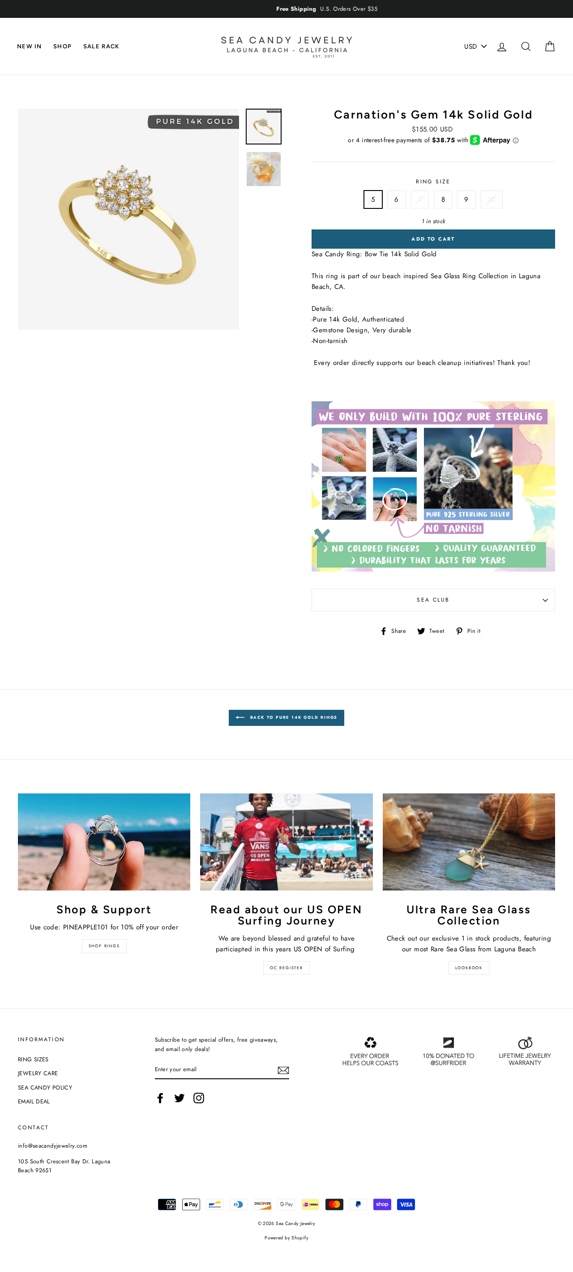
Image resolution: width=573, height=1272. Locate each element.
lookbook (469, 968)
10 (492, 199)
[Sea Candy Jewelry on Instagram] (198, 1098)
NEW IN (29, 46)
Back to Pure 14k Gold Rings (293, 717)
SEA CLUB (433, 600)
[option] (286, 8)
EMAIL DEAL (34, 1101)
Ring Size (433, 182)
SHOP (62, 46)
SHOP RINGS (104, 946)
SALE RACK (101, 46)
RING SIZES (33, 1059)
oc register (286, 968)
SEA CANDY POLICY (45, 1087)
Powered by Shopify (286, 1237)
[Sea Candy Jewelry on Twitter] (179, 1098)
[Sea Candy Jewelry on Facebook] (160, 1098)
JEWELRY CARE (38, 1073)
